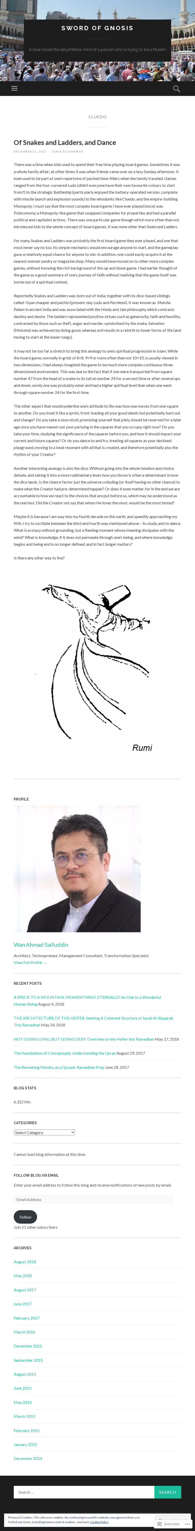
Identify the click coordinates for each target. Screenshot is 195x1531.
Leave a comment (68, 151)
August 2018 (25, 1261)
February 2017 (26, 1318)
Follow (25, 1216)
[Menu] (14, 88)
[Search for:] (97, 1492)
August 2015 (25, 1374)
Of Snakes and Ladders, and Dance (65, 142)
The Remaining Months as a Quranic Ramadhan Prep (59, 1067)
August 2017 (25, 1289)
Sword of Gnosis (97, 28)
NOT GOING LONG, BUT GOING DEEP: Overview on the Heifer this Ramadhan (84, 1039)
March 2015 (24, 1416)
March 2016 (24, 1331)
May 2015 (23, 1402)
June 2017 (22, 1303)
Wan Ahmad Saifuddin (41, 944)
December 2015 (28, 1345)
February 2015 (26, 1430)
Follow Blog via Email (36, 1175)
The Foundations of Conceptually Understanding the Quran (65, 1053)
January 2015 (25, 1444)
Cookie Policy (99, 1522)
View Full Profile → (30, 962)
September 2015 (28, 1360)
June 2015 (22, 1388)
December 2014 (28, 1458)
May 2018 (23, 1275)
